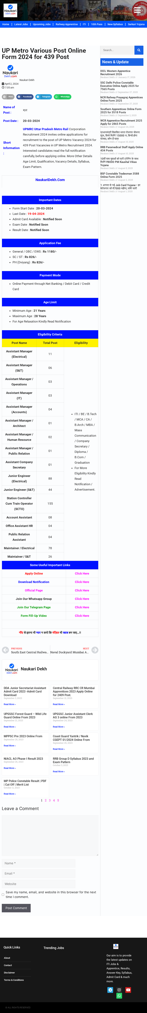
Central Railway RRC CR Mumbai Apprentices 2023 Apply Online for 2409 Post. (74, 691)
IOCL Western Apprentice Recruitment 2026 (115, 72)
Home (5, 24)
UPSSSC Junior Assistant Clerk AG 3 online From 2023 (73, 715)
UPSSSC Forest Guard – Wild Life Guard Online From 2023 (25, 715)
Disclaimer (9, 972)
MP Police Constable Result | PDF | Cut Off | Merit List (25, 782)
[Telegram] (110, 990)
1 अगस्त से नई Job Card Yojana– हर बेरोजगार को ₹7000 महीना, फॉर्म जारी (120, 187)
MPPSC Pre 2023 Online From (23, 736)
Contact (8, 965)
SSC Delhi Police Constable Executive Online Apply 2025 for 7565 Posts (119, 86)
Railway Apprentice (67, 24)
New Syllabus (115, 24)
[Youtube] (128, 990)
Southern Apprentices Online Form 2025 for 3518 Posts (120, 111)
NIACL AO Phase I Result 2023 (23, 758)
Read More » (10, 704)
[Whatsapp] (119, 996)
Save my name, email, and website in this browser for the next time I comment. (51, 894)
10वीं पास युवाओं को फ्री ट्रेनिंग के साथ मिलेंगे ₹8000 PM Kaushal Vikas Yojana (119, 162)
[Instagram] (119, 990)
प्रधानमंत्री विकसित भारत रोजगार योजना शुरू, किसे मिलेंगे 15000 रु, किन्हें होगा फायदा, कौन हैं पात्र (120, 135)
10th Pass (96, 24)
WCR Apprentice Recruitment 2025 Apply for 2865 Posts (121, 122)
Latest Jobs (21, 24)
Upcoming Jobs (42, 24)
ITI (84, 24)
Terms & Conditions (14, 980)
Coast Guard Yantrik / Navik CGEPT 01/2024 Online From (71, 738)
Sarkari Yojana (136, 24)
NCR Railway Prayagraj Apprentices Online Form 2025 (121, 99)
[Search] (138, 50)
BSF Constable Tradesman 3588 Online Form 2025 (119, 175)
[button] (8, 96)
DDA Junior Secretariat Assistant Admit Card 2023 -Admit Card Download (25, 691)
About (7, 958)
